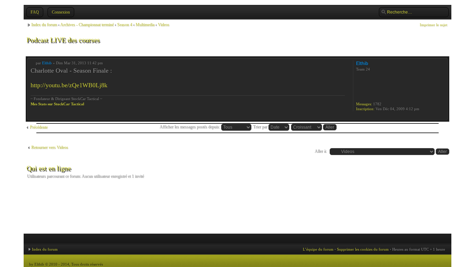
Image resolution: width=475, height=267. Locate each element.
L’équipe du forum (318, 249)
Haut (442, 117)
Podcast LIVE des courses (63, 39)
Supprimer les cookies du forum (363, 249)
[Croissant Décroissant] (314, 126)
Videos (163, 24)
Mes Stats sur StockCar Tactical (57, 104)
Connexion (61, 12)
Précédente (39, 127)
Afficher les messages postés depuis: (190, 126)
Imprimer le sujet (433, 25)
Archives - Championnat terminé (87, 24)
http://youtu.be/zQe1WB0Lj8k (69, 85)
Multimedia (145, 24)
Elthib (47, 63)
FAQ (35, 12)
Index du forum (44, 24)
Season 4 (124, 24)
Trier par (260, 126)
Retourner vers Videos (49, 147)
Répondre (39, 49)
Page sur (425, 50)
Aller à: (321, 151)
